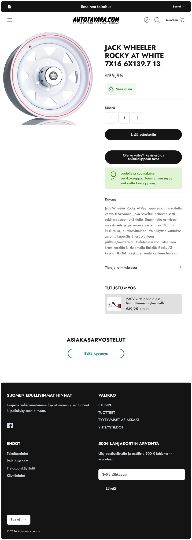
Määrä (110, 107)
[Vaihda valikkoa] (12, 20)
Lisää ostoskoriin (143, 134)
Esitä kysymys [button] (96, 353)
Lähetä (111, 488)
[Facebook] (9, 6)
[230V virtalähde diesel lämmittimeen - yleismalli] (114, 304)
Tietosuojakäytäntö (21, 468)
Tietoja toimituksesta (121, 267)
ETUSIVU (105, 405)
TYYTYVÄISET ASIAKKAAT (118, 419)
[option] (48, 77)
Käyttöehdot (16, 475)
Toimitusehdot (17, 453)
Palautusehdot (17, 460)
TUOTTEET (106, 412)
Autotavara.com (27, 531)
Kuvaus (110, 199)
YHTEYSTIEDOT (110, 427)
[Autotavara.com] (96, 20)
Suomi (177, 6)
